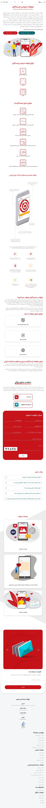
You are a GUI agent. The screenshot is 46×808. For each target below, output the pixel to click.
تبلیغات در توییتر (41, 780)
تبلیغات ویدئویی (41, 753)
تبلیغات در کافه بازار (41, 738)
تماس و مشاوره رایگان (11, 33)
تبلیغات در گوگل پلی (41, 740)
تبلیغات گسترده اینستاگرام (38, 772)
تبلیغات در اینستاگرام (41, 768)
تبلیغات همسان (41, 755)
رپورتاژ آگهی (42, 762)
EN (22, 2)
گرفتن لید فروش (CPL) (40, 745)
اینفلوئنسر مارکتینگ (39, 770)
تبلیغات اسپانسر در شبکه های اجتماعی (36, 775)
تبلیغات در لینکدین (41, 777)
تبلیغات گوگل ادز (41, 795)
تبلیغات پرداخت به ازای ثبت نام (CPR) (38, 747)
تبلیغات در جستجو (41, 742)
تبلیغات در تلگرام (41, 784)
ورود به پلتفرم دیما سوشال (27, 33)
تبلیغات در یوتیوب (41, 797)
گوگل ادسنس (42, 802)
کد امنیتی (40, 446)
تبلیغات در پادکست (41, 782)
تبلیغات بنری (42, 757)
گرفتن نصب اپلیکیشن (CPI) (40, 735)
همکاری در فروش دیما (40, 790)
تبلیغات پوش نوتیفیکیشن (40, 760)
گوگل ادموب (42, 800)
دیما (11, 25)
